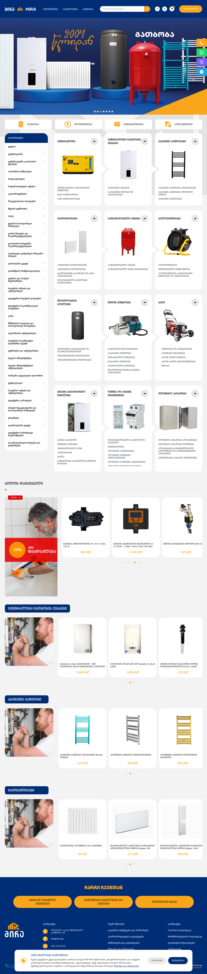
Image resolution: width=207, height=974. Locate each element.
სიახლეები (70, 9)
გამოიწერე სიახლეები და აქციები (103, 902)
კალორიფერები (167, 265)
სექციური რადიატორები (71, 269)
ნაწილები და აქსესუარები (177, 349)
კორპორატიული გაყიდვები (126, 936)
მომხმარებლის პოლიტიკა (185, 936)
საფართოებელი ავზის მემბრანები (128, 269)
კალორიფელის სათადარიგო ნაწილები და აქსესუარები (175, 274)
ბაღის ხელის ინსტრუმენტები (179, 362)
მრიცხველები (116, 447)
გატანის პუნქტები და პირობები (128, 930)
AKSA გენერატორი (67, 195)
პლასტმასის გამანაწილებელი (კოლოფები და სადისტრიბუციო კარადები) (177, 451)
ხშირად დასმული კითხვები (42, 902)
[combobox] (37, 608)
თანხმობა (178, 960)
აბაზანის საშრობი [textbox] (24, 699)
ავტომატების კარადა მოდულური (177, 458)
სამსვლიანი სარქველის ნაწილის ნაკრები (76, 462)
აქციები (88, 9)
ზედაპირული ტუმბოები (121, 357)
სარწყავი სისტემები (173, 353)
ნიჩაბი (165, 366)
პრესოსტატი (64, 453)
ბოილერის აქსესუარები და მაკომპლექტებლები (73, 350)
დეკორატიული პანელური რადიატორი (72, 281)
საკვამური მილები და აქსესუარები (120, 193)
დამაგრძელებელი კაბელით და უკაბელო (126, 441)
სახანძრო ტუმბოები (119, 353)
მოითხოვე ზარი (164, 901)
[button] (95, 111)
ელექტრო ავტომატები (121, 451)
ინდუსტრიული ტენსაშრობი (174, 269)
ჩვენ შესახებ (116, 924)
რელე (60, 457)
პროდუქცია (50, 9)
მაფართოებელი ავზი (69, 448)
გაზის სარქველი (67, 440)
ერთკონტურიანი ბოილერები (74, 360)
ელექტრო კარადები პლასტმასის (177, 440)
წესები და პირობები (126, 966)
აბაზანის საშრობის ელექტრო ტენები (175, 193)
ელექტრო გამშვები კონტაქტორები (119, 456)
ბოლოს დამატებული (24, 483)
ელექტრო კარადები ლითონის (176, 444)
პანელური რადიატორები (72, 265)
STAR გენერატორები (68, 199)
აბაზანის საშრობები (170, 199)
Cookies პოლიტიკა (179, 930)
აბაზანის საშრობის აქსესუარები (177, 188)
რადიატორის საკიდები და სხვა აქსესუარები (75, 274)
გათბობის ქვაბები (118, 188)
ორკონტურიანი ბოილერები (73, 356)
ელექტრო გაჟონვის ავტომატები (127, 462)
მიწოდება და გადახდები (124, 943)
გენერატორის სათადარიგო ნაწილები (73, 189)
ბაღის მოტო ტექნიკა (174, 357)
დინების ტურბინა (67, 444)
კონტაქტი (174, 924)
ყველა (12, 146)
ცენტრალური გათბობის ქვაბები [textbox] (37, 608)
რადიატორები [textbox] (21, 790)
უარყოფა (157, 960)
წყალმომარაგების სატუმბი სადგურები (123, 371)
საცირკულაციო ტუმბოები (123, 349)
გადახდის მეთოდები (181, 943)
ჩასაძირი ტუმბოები (119, 362)
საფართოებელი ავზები (121, 265)
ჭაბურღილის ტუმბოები (121, 366)
